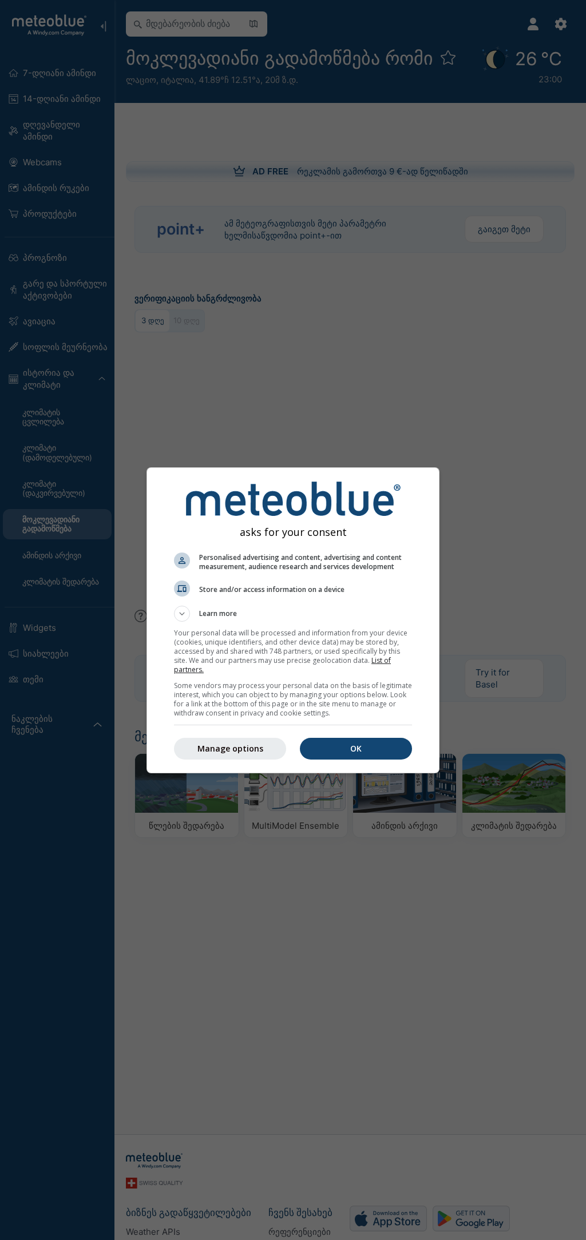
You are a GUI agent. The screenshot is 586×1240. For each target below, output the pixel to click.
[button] (293, 614)
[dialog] (293, 620)
